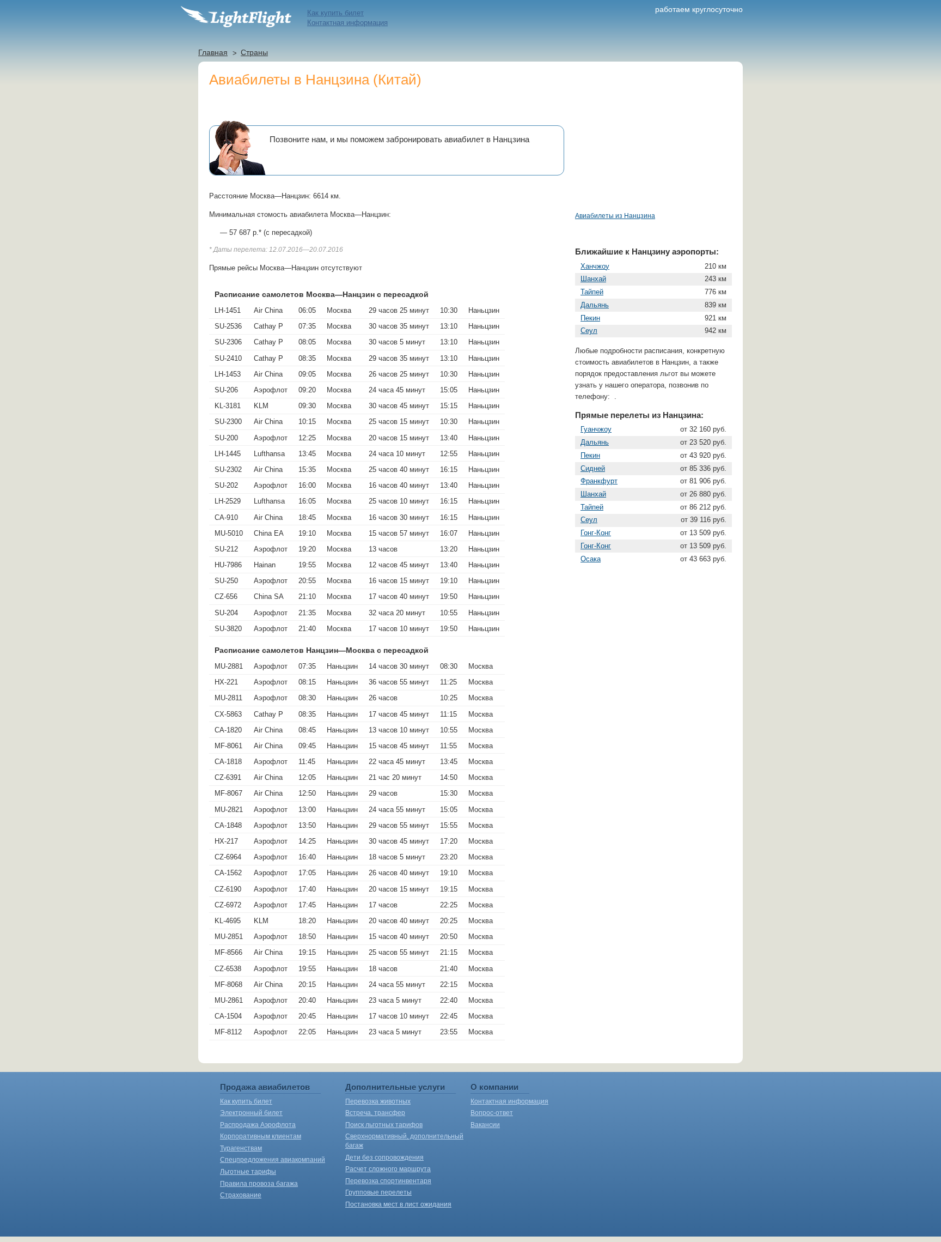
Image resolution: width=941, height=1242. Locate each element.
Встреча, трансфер (375, 1113)
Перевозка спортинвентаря (388, 1181)
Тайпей (592, 292)
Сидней (593, 468)
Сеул (589, 330)
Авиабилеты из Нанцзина (615, 216)
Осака (591, 559)
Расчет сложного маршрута (388, 1169)
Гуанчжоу (596, 429)
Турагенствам (241, 1148)
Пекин (590, 318)
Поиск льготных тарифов (384, 1125)
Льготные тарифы (248, 1172)
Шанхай (593, 279)
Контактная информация (347, 23)
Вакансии (485, 1125)
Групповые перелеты (378, 1192)
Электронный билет (251, 1113)
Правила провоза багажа (259, 1184)
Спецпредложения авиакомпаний (272, 1160)
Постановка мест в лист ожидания (398, 1204)
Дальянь (595, 305)
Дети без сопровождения (384, 1157)
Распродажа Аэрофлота (258, 1125)
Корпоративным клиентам (260, 1136)
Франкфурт (599, 481)
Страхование (240, 1195)
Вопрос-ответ (492, 1113)
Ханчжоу (595, 266)
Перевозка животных (378, 1101)
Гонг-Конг (596, 533)
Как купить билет (335, 13)
